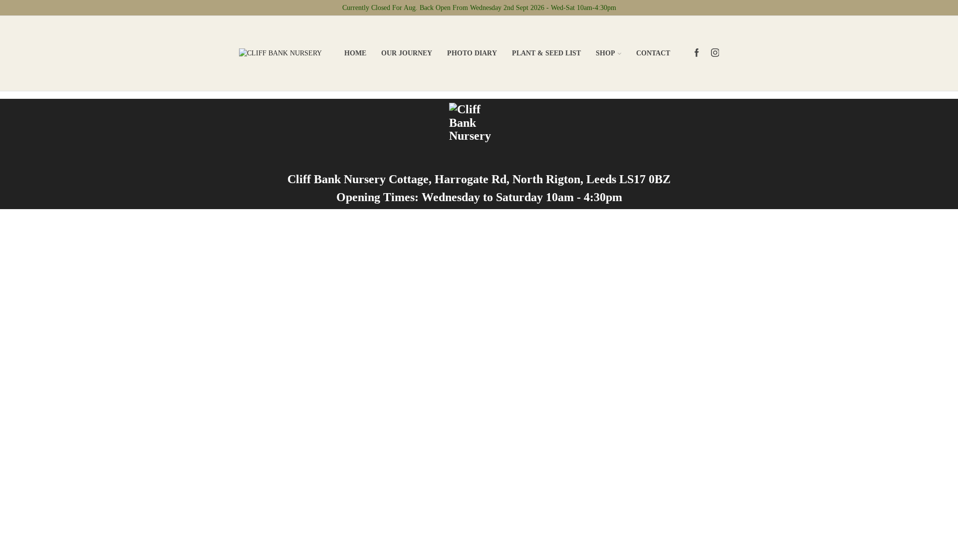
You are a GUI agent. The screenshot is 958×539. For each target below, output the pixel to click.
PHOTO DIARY (472, 53)
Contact (653, 53)
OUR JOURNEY (406, 53)
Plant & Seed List (546, 53)
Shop (605, 53)
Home (355, 53)
